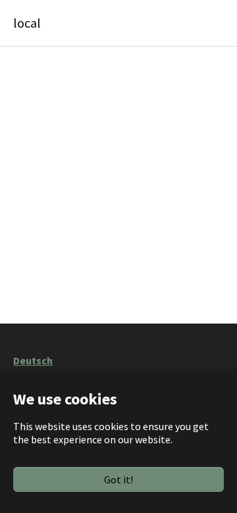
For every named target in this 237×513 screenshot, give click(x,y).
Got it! (118, 479)
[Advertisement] (118, 182)
